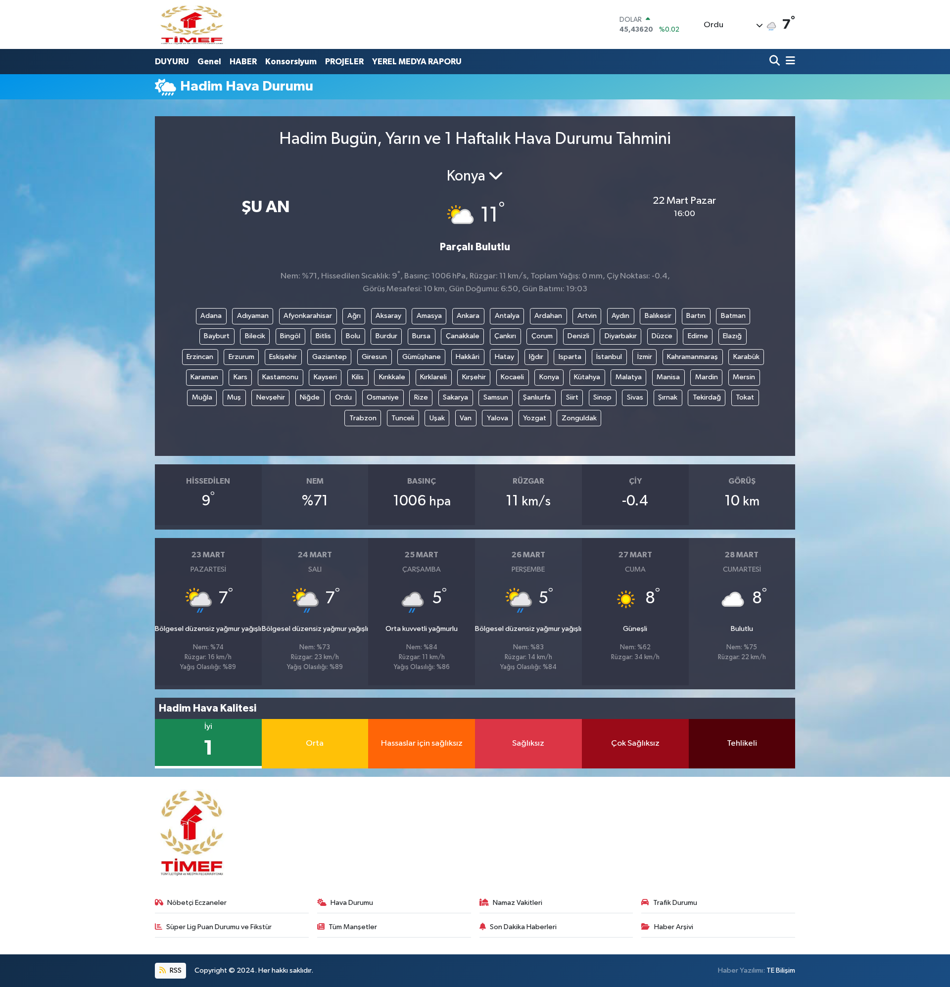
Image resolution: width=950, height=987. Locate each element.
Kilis (358, 377)
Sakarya (455, 397)
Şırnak (667, 397)
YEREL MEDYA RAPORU (417, 61)
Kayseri (325, 377)
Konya (549, 377)
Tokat (745, 397)
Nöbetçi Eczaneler (197, 902)
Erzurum (241, 356)
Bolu (353, 336)
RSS (175, 970)
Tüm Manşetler (353, 927)
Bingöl (290, 336)
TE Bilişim (780, 970)
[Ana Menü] (789, 61)
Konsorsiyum (291, 61)
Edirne (698, 336)
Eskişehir (283, 356)
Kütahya (587, 377)
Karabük (746, 356)
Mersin (744, 377)
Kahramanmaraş (692, 356)
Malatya (629, 377)
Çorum (542, 336)
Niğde (310, 397)
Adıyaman (253, 315)
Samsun (495, 397)
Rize (421, 397)
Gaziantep (329, 356)
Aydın (620, 315)
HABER (243, 61)
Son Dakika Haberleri (523, 927)
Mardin (706, 377)
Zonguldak (579, 418)
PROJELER (344, 61)
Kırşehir (474, 377)
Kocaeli (512, 377)
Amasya (429, 315)
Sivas (635, 397)
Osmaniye (383, 397)
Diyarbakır (621, 336)
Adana (211, 315)
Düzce (662, 336)
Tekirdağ (707, 397)
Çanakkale (462, 336)
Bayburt (217, 336)
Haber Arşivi (673, 927)
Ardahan (548, 315)
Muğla (202, 397)
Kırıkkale (392, 377)
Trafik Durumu (675, 902)
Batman (733, 315)
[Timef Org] (192, 24)
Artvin (587, 315)
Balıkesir (658, 315)
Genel (209, 61)
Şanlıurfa (537, 397)
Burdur (386, 336)
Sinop (602, 397)
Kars (240, 377)
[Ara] (775, 61)
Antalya (507, 315)
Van (466, 418)
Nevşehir (270, 397)
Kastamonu (280, 377)
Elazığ (732, 336)
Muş (234, 397)
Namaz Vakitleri (517, 902)
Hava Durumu (352, 902)
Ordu (343, 397)
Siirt (572, 397)
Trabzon (363, 418)
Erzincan (200, 356)
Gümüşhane (421, 356)
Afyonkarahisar (308, 315)
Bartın (696, 315)
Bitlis (323, 336)
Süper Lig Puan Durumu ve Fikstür (219, 927)
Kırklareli (433, 377)
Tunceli (402, 418)
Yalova (497, 418)
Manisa (668, 377)
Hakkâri (467, 356)
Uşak (437, 418)
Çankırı (505, 336)
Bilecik (255, 336)
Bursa (421, 336)
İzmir (644, 356)
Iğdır (536, 356)
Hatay (504, 356)
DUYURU (172, 61)
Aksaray (388, 315)
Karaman (204, 377)
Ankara (468, 315)
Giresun (374, 356)
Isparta (570, 356)
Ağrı (354, 315)
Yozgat (534, 418)
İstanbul (609, 356)
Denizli (578, 336)
